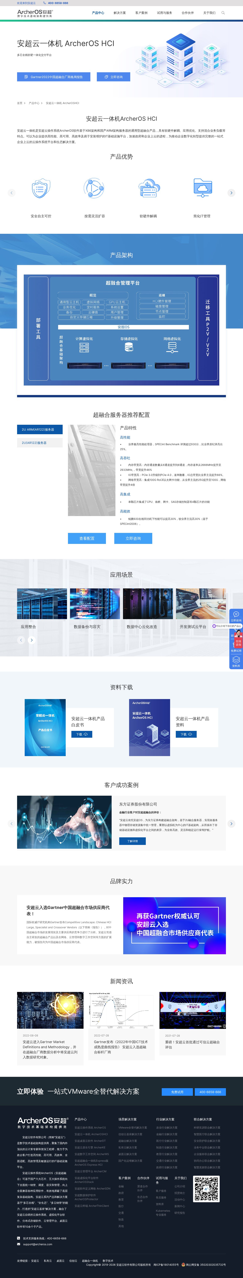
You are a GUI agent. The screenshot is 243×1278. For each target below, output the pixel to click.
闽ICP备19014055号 (166, 1264)
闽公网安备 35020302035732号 (205, 1264)
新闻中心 (179, 1206)
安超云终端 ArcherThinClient (92, 1205)
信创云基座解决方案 (130, 1134)
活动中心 (179, 1199)
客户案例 (141, 13)
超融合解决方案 (127, 1140)
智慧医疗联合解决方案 (207, 1134)
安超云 (35, 1260)
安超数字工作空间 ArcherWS (92, 1154)
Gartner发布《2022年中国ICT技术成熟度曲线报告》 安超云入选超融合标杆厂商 (121, 1047)
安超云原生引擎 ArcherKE (90, 1147)
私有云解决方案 (127, 1147)
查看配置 (87, 538)
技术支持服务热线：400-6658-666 (44, 1238)
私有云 (48, 1260)
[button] (12, 193)
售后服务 (161, 1197)
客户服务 (161, 1190)
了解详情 (132, 841)
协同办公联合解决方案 (207, 1160)
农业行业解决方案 (167, 1127)
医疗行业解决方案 (167, 1140)
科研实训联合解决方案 (207, 1127)
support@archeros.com (37, 1244)
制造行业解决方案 (167, 1147)
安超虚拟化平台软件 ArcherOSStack (87, 1179)
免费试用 (177, 1092)
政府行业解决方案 (167, 1167)
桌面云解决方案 (127, 1154)
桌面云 (61, 1260)
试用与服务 (164, 13)
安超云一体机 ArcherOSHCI (91, 1134)
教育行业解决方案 (167, 1154)
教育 (121, 1199)
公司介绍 (179, 1186)
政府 (121, 1192)
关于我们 (209, 13)
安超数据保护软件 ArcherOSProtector (86, 1197)
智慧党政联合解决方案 (207, 1167)
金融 (121, 1186)
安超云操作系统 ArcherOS (90, 1127)
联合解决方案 (203, 1119)
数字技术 (108, 1260)
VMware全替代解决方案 (132, 1127)
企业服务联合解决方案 (207, 1154)
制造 (121, 1219)
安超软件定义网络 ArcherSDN (92, 1188)
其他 (121, 1226)
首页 (19, 103)
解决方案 (120, 13)
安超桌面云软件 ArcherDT (90, 1140)
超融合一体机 (90, 1260)
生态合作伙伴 (142, 1198)
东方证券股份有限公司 (138, 804)
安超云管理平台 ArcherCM (90, 1171)
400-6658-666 (58, 3)
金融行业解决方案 (167, 1134)
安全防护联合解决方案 (207, 1140)
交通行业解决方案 (167, 1160)
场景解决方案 (127, 1119)
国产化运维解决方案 (130, 1160)
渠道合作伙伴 (142, 1188)
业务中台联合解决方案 (207, 1147)
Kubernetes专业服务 (162, 1212)
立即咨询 (133, 538)
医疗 (121, 1206)
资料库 (160, 1204)
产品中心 (98, 13)
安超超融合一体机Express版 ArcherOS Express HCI (91, 1162)
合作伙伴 (188, 13)
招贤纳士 (179, 1192)
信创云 (73, 1260)
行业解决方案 (165, 1119)
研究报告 (179, 1212)
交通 (121, 1212)
